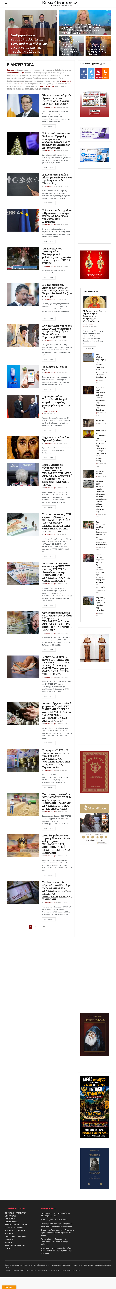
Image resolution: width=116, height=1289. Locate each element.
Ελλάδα (21, 84)
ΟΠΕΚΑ (51, 86)
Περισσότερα (89, 348)
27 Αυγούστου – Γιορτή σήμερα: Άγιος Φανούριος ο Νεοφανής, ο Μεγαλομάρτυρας (94, 316)
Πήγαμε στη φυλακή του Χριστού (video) (56, 439)
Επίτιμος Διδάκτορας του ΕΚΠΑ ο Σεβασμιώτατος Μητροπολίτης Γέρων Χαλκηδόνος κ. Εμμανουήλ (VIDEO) (57, 331)
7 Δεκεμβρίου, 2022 (61, 151)
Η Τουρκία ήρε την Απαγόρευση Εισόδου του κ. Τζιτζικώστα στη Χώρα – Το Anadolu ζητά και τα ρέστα (57, 290)
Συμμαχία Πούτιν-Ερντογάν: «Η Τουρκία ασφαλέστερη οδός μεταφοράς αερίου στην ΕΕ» (56, 402)
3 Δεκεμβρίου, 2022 (61, 186)
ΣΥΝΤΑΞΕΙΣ (42, 86)
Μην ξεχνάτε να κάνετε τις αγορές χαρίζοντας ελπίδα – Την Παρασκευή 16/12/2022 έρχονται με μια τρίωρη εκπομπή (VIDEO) (81, 28)
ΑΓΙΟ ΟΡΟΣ (9, 1234)
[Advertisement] (94, 206)
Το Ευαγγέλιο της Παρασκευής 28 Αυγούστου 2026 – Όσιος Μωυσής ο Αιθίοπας (54, 1241)
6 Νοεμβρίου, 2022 (61, 299)
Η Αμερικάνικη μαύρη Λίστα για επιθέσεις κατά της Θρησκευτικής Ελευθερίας (57, 179)
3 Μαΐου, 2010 (101, 423)
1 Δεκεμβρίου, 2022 (61, 225)
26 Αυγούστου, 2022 (61, 488)
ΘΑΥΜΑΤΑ (8, 1242)
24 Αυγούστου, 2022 (61, 584)
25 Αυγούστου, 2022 (61, 534)
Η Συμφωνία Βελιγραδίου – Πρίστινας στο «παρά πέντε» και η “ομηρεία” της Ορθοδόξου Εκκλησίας (57, 216)
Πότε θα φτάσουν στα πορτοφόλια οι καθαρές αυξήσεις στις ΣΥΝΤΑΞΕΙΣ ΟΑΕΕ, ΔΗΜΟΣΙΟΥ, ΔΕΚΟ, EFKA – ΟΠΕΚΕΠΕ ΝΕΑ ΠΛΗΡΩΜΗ (56, 844)
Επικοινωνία (78, 1265)
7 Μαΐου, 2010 (101, 476)
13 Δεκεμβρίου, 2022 (61, 107)
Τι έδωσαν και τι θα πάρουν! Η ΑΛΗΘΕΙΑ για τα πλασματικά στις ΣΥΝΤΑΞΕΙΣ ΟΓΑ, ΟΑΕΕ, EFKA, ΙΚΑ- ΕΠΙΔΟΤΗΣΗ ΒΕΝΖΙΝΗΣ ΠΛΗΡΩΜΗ (57, 891)
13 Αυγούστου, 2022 (61, 812)
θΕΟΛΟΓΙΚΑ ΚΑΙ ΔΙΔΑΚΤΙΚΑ (15, 1245)
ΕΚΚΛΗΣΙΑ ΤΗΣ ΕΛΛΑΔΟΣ (14, 1228)
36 (44, 927)
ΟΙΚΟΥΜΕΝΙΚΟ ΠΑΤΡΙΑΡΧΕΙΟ (15, 1213)
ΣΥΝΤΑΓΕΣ (8, 1248)
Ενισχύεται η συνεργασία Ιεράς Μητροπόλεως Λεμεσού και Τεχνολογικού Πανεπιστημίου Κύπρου (70, 46)
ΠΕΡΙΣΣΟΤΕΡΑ (48, 126)
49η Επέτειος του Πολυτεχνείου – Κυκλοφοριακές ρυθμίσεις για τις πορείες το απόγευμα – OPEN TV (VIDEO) (57, 255)
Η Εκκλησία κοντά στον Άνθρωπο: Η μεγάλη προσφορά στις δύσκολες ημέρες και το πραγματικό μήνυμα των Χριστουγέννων (56, 140)
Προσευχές (9, 1239)
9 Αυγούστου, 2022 (61, 902)
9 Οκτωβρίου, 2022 (61, 443)
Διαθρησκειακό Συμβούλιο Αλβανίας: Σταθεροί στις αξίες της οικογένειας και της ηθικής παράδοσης (29, 43)
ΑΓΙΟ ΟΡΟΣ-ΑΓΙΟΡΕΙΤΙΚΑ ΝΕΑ (16, 1231)
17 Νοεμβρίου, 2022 (61, 266)
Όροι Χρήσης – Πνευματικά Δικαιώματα (97, 1265)
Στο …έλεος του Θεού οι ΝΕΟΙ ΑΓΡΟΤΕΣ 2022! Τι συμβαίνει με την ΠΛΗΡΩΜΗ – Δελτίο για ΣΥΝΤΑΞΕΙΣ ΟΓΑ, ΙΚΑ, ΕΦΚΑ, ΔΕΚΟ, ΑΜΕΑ (56, 801)
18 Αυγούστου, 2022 (61, 770)
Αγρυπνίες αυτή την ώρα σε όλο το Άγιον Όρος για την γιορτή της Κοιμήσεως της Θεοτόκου (56, 1250)
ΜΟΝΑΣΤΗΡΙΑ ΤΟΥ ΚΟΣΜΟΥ (15, 1236)
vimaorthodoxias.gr (15, 73)
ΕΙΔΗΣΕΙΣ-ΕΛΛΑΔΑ (11, 1222)
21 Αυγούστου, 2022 (61, 724)
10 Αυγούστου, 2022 (61, 856)
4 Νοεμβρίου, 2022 (61, 340)
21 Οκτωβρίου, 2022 (61, 373)
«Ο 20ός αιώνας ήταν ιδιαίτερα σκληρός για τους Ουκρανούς (97, 50)
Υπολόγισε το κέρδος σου (54, 368)
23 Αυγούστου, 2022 (61, 633)
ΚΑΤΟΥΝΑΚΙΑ (102, 420)
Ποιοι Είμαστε (66, 1265)
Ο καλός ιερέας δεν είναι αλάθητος (54, 1220)
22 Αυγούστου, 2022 (61, 677)
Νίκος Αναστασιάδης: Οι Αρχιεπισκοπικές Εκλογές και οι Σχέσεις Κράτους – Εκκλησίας (56, 100)
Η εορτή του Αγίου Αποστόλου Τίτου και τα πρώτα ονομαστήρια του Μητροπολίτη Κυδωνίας (57, 1232)
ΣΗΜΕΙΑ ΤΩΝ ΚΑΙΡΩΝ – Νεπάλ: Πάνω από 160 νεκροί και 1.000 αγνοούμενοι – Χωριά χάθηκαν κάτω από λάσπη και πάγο (101, 496)
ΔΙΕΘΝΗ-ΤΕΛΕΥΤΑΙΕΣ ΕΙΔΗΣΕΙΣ (16, 1225)
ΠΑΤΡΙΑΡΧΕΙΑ (10, 1219)
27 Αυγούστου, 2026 (90, 326)
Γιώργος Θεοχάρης (51, 411)
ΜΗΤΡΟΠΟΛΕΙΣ (10, 1216)
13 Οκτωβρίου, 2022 (49, 414)
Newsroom (49, 107)
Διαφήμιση (56, 1265)
